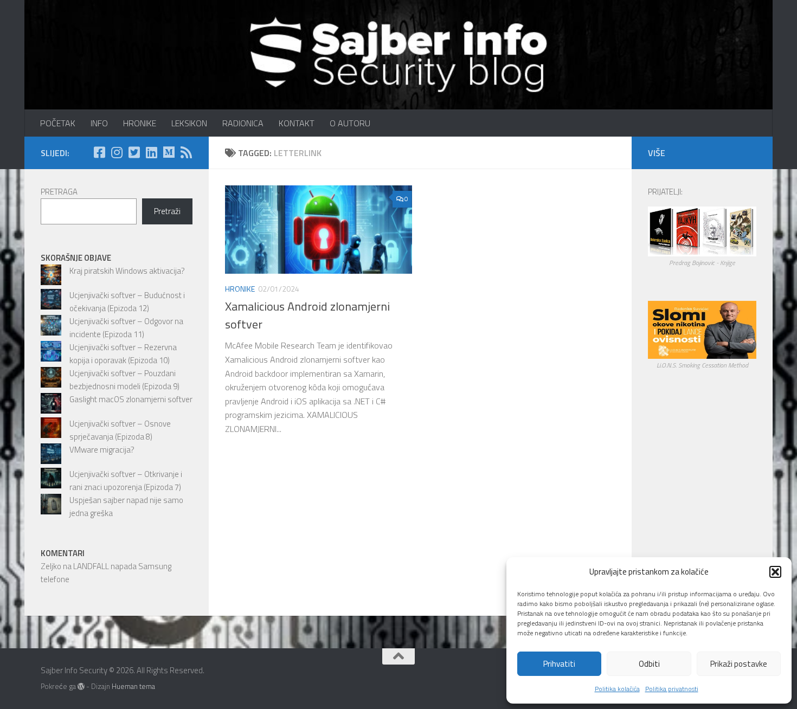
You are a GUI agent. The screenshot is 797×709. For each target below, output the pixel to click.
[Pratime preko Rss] (185, 152)
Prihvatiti (559, 664)
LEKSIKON (189, 123)
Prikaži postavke (738, 664)
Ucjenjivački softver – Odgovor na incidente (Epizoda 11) (126, 327)
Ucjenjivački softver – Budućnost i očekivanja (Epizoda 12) (127, 301)
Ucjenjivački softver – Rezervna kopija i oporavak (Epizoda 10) (123, 353)
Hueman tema (133, 686)
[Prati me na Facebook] (99, 152)
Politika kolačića (617, 689)
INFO (99, 123)
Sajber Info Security (50, 38)
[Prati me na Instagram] (116, 152)
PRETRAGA (59, 191)
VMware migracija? (101, 449)
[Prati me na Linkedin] (151, 152)
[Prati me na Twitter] (133, 152)
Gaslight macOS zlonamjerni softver (130, 399)
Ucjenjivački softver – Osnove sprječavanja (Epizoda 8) (120, 430)
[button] (775, 571)
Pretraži (167, 211)
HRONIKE (139, 123)
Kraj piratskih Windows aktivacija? (127, 271)
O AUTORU (350, 123)
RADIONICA (242, 123)
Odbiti (649, 664)
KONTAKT (296, 123)
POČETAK (57, 123)
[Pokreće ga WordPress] (81, 686)
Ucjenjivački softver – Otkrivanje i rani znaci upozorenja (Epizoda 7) (125, 480)
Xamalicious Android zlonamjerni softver (307, 315)
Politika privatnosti (671, 689)
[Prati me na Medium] (168, 152)
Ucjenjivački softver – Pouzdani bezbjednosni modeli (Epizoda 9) (124, 379)
